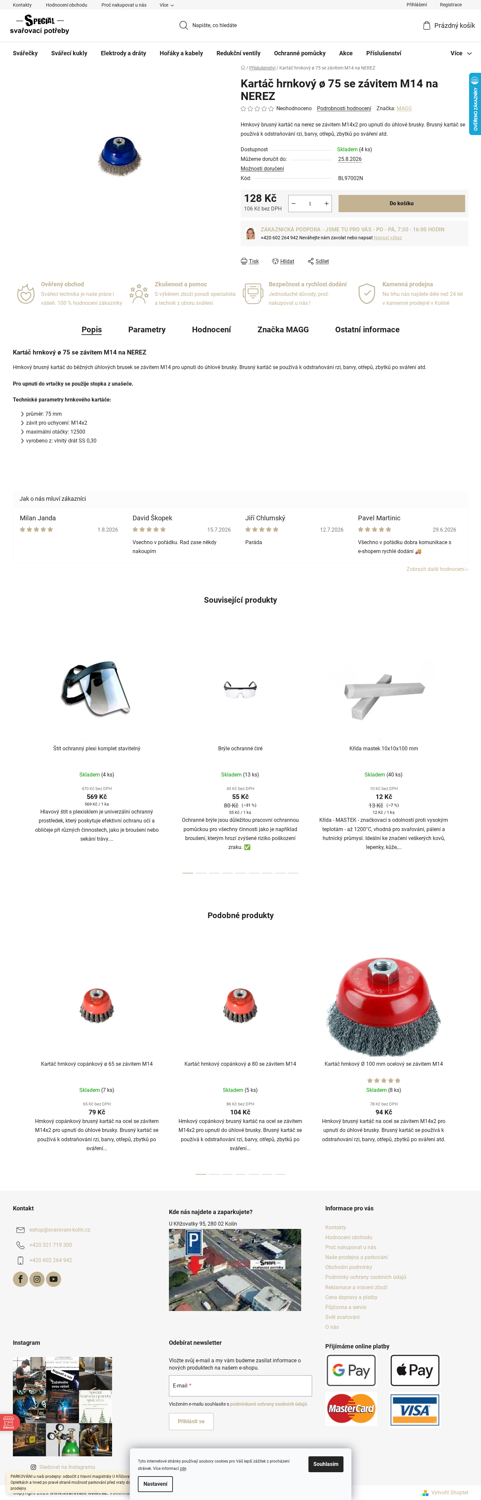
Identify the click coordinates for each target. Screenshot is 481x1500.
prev (18, 754)
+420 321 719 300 (50, 1245)
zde (183, 1468)
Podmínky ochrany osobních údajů (365, 1277)
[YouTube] (53, 1279)
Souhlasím (326, 1464)
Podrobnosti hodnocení (344, 108)
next (463, 754)
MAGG (404, 108)
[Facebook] (20, 1279)
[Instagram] (37, 1279)
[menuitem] (25, 53)
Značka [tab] (283, 329)
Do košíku (402, 203)
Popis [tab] (92, 329)
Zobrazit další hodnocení (435, 569)
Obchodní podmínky (348, 1267)
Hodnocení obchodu (66, 5)
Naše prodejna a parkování (356, 1257)
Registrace (451, 4)
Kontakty (22, 5)
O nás (332, 1327)
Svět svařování (342, 1317)
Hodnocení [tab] (211, 329)
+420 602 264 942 (50, 1260)
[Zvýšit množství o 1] (327, 203)
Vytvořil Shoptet (449, 1492)
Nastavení (155, 1484)
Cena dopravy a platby (351, 1297)
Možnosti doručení (262, 168)
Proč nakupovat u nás (123, 5)
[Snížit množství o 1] (294, 203)
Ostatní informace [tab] (367, 329)
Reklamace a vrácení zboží (356, 1287)
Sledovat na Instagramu (67, 1467)
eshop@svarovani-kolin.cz (59, 1230)
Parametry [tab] (147, 329)
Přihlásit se (191, 1421)
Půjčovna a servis (345, 1307)
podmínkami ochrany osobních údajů (268, 1404)
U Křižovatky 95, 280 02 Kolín (203, 1224)
